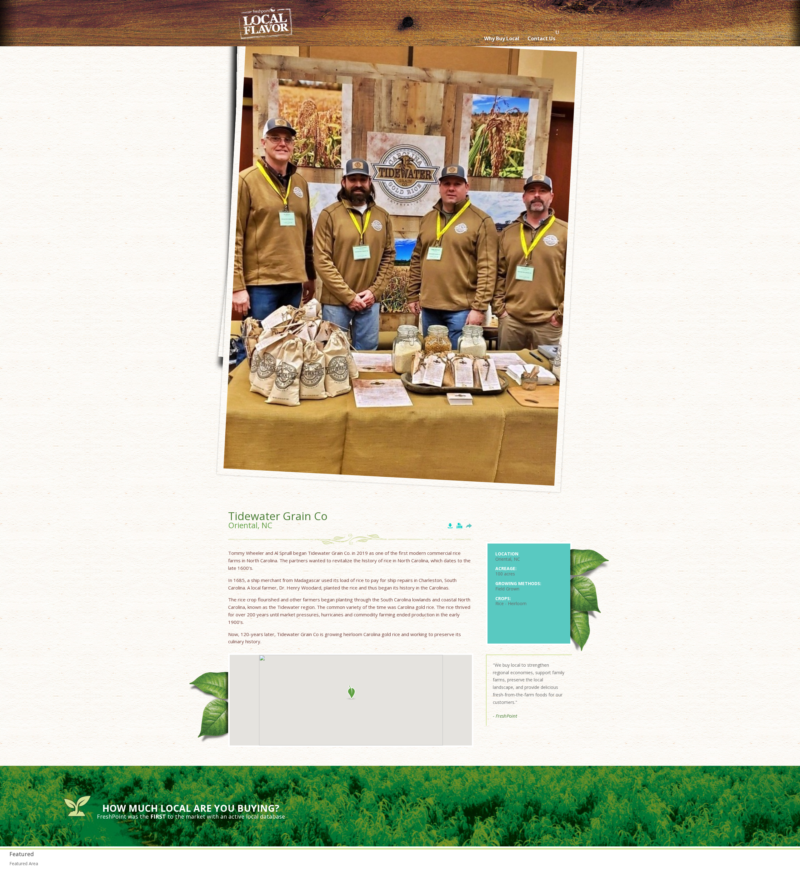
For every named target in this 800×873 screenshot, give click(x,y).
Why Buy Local (501, 38)
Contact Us (541, 38)
